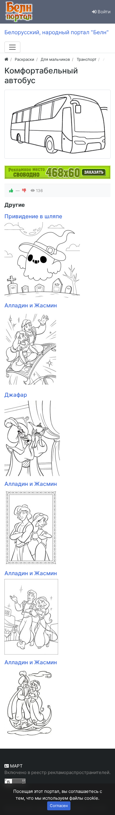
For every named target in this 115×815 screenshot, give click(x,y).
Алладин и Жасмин (30, 305)
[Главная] (6, 59)
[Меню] (12, 47)
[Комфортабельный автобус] (57, 124)
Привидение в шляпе (33, 216)
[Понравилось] (11, 190)
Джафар (15, 394)
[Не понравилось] (24, 190)
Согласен (59, 805)
